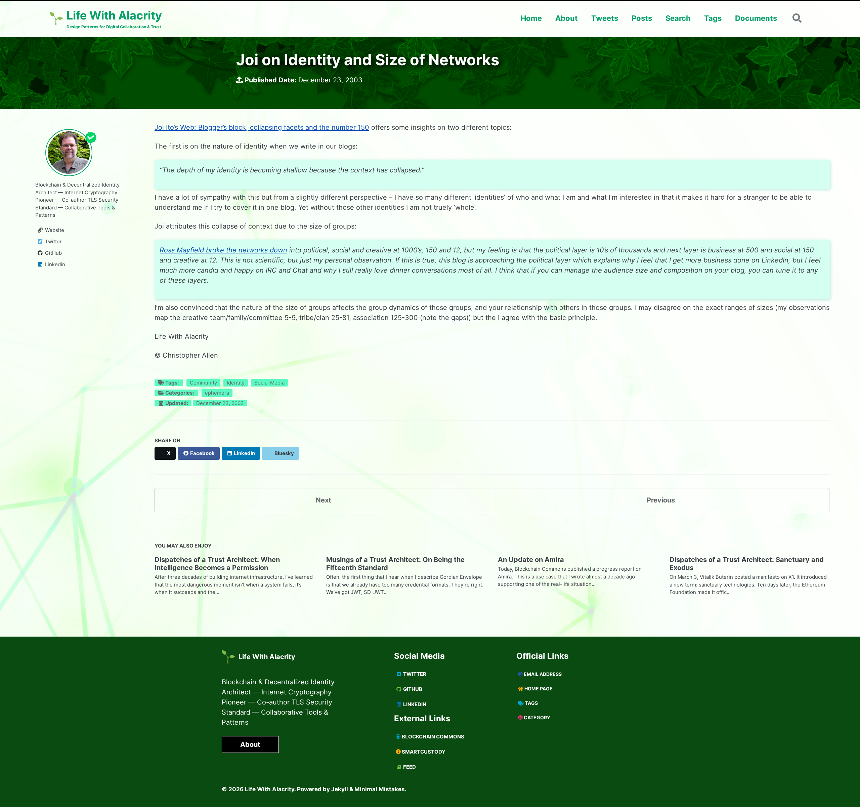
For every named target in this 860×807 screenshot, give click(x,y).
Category (536, 717)
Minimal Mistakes (379, 789)
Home (531, 18)
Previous (661, 500)
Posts (642, 18)
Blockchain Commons (432, 736)
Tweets (604, 18)
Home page (538, 688)
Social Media (269, 382)
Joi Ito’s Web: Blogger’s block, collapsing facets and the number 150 (262, 127)
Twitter (414, 674)
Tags (713, 18)
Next (323, 500)
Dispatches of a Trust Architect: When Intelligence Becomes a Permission (217, 564)
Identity (236, 382)
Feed (409, 767)
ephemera (217, 393)
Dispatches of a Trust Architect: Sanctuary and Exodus (747, 564)
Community (203, 382)
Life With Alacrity (267, 657)
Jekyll (339, 789)
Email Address (542, 674)
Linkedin (414, 704)
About (566, 18)
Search (678, 18)
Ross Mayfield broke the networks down (223, 250)
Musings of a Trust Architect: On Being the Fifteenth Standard (395, 564)
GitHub (412, 689)
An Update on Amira (531, 560)
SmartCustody (423, 752)
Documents (756, 18)
